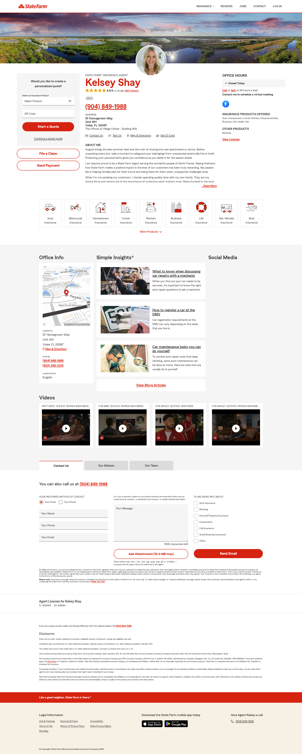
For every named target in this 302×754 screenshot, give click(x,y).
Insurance (204, 6)
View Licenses (231, 139)
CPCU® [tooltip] (89, 98)
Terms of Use (46, 726)
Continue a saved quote (48, 138)
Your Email (50, 502)
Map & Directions (56, 349)
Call (224, 90)
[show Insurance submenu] (213, 6)
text (233, 90)
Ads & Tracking (47, 721)
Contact (259, 6)
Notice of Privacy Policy (72, 726)
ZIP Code (29, 113)
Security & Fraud (69, 721)
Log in (277, 6)
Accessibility (96, 721)
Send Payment (48, 165)
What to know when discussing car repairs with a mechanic (176, 273)
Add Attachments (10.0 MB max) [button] (151, 554)
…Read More (209, 185)
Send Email (228, 553)
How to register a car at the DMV (173, 312)
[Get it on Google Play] (176, 723)
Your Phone (70, 502)
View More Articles (151, 385)
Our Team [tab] (151, 465)
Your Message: (124, 508)
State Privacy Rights (100, 726)
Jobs (242, 6)
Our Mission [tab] (106, 465)
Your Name (48, 513)
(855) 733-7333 (98, 582)
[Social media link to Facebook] (225, 103)
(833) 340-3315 (53, 365)
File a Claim (48, 153)
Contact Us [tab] (61, 465)
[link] (33, 6)
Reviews (226, 6)
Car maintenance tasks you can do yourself (176, 349)
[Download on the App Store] (152, 723)
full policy (51, 661)
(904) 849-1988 (106, 107)
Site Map (43, 731)
